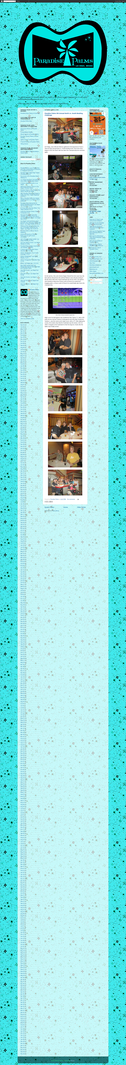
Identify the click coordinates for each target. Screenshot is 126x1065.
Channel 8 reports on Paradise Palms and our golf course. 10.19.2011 (29, 236)
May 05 (23, 469)
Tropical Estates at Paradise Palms (30, 141)
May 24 (23, 854)
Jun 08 (22, 714)
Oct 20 (22, 893)
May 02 (23, 858)
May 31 (23, 718)
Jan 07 (22, 524)
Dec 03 (22, 337)
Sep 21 (22, 780)
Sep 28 (22, 637)
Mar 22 (22, 732)
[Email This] (45, 501)
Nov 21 (22, 878)
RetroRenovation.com (95, 265)
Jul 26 (22, 703)
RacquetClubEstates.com (96, 273)
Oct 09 (22, 580)
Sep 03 (22, 345)
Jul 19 (22, 705)
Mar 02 (22, 736)
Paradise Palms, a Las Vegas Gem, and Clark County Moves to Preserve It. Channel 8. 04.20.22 (31, 169)
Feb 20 (22, 442)
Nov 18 (22, 339)
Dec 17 (22, 1045)
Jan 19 (22, 483)
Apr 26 (22, 983)
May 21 (23, 423)
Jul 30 (22, 590)
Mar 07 (22, 866)
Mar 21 (22, 670)
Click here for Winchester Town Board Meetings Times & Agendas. (97, 237)
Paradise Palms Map (26, 121)
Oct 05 (22, 691)
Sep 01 (22, 835)
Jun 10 (22, 656)
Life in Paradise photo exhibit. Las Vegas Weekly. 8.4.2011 (30, 240)
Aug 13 (22, 802)
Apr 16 (22, 331)
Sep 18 (22, 831)
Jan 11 (22, 570)
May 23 (23, 950)
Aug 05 (22, 500)
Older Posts (81, 507)
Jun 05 (22, 390)
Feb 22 (22, 440)
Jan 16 (22, 617)
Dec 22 (22, 751)
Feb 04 (22, 335)
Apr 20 (22, 397)
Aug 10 (22, 911)
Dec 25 (22, 1043)
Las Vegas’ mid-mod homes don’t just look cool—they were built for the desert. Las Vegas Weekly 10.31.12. (31, 223)
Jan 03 (22, 619)
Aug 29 (22, 905)
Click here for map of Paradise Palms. (95, 248)
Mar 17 (22, 514)
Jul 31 (22, 918)
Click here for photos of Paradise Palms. (96, 241)
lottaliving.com (93, 269)
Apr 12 (22, 728)
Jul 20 (22, 813)
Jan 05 (22, 749)
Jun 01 (22, 821)
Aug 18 (22, 497)
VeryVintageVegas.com (96, 258)
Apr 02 (22, 360)
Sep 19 (22, 642)
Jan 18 (22, 1031)
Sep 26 (22, 380)
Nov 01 (22, 827)
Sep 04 (22, 382)
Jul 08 (22, 502)
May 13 (23, 329)
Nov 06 (22, 374)
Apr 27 (22, 981)
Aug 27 (22, 792)
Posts (93, 279)
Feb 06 (22, 364)
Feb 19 (22, 518)
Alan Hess (92, 263)
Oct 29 (22, 759)
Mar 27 (22, 1008)
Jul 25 (22, 920)
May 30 (23, 658)
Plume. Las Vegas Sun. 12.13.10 (29, 263)
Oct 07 (22, 493)
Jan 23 (22, 677)
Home (65, 507)
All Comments (95, 282)
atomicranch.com (94, 267)
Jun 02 (22, 464)
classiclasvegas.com (95, 261)
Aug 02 (22, 646)
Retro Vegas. (93, 271)
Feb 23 (22, 738)
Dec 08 (22, 444)
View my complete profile (27, 318)
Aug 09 (22, 913)
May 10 (23, 965)
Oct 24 (22, 376)
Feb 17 (22, 742)
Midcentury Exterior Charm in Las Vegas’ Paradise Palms (30, 187)
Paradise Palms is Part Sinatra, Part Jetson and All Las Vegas (30, 190)
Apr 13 (22, 998)
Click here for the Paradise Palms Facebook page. (97, 223)
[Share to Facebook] (50, 501)
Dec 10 (22, 1047)
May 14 (23, 393)
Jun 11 (22, 598)
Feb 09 (22, 563)
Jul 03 (22, 388)
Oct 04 (22, 631)
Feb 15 (22, 479)
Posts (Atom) (55, 510)
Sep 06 (22, 644)
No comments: (71, 499)
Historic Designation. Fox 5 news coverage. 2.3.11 (29, 253)
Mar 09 (22, 734)
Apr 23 (22, 990)
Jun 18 (22, 596)
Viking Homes (24, 144)
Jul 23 (22, 592)
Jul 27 (22, 810)
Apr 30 (22, 860)
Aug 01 (22, 432)
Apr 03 (22, 399)
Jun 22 (22, 462)
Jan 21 (22, 567)
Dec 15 (22, 876)
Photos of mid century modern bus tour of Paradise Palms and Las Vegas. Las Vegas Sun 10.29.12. (30, 227)
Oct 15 (22, 341)
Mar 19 (22, 609)
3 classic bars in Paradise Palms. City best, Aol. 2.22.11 (29, 250)
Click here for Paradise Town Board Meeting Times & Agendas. (97, 233)
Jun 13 (22, 848)
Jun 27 (22, 652)
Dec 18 (22, 425)
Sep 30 (22, 635)
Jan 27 (22, 1027)
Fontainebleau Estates (27, 132)
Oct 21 (22, 530)
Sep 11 (22, 901)
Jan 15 (22, 874)
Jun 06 (22, 942)
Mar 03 (22, 333)
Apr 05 (22, 357)
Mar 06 (22, 611)
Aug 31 (22, 456)
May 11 (23, 963)
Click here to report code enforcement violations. (96, 220)
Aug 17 (22, 800)
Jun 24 (22, 545)
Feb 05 (22, 565)
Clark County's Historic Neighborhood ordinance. (96, 245)
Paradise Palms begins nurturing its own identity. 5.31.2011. (30, 246)
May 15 (23, 856)
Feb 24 (22, 1014)
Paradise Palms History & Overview (30, 113)
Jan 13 (22, 1035)
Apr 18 (22, 666)
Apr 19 (22, 726)
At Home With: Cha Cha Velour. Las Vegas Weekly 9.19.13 (30, 208)
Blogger (73, 1060)
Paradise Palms (34, 289)
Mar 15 (22, 475)
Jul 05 (22, 650)
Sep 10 (22, 411)
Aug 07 (22, 384)
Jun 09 (22, 940)
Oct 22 (22, 578)
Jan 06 (22, 485)
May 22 (23, 953)
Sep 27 (22, 895)
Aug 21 (22, 837)
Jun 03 (22, 327)
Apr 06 (22, 730)
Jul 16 (22, 386)
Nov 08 (22, 623)
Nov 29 (22, 1051)
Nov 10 (22, 825)
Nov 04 (22, 489)
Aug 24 (22, 794)
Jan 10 (22, 1037)
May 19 (23, 957)
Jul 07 (22, 460)
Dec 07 (22, 685)
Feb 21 (22, 868)
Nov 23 (22, 1053)
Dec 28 (22, 683)
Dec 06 (22, 407)
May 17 (23, 660)
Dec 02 (22, 487)
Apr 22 (22, 992)
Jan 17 (22, 679)
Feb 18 (22, 561)
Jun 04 (22, 351)
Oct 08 (22, 343)
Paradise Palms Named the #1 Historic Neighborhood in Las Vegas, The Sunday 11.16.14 (30, 205)
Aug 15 (22, 907)
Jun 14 (22, 712)
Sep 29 (22, 773)
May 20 (23, 434)
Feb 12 (22, 1018)
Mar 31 (22, 401)
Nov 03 (22, 446)
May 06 (23, 508)
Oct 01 (22, 771)
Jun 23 (22, 817)
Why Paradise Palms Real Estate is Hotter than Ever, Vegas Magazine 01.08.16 (30, 195)
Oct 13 (22, 450)
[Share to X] (49, 501)
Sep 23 (22, 897)
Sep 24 (22, 777)
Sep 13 (22, 695)
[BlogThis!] (47, 501)
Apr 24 (22, 724)
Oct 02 (22, 378)
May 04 (23, 722)
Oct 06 (22, 452)
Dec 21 (22, 405)
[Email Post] (78, 499)
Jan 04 (22, 681)
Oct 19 (22, 448)
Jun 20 (22, 654)
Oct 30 (22, 891)
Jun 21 (22, 710)
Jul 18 (22, 648)
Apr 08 (22, 512)
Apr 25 (22, 664)
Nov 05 (22, 528)
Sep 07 (22, 699)
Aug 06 (22, 347)
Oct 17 (22, 625)
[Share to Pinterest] (52, 501)
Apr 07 (22, 473)
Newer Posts (49, 507)
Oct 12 (22, 627)
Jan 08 (22, 366)
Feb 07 (22, 615)
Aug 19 (22, 539)
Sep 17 (22, 584)
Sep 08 (22, 454)
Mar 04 (22, 516)
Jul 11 (22, 841)
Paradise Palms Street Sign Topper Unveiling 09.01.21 (30, 173)
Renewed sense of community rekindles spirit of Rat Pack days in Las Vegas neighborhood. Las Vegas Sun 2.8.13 (30, 217)
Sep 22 (22, 899)
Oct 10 (22, 409)
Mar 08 (22, 438)
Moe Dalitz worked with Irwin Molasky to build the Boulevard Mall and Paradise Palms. (30, 267)
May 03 (23, 662)
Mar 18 (22, 557)
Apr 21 (22, 510)
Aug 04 (22, 458)
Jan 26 (22, 1029)
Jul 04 (22, 349)
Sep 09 (22, 697)
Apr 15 (22, 553)
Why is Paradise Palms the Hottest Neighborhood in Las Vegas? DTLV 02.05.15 (30, 200)
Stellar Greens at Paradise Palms (30, 139)
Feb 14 (22, 870)
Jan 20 (22, 522)
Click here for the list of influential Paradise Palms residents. (97, 228)
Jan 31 (22, 872)
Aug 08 (22, 417)
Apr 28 (22, 979)
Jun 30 (22, 504)
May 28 (23, 421)
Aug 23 (22, 796)
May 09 (23, 967)
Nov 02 (22, 325)
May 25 (23, 852)
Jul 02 (22, 543)
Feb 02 (22, 745)
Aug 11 (22, 909)
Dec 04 (22, 370)
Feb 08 (22, 675)
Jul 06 (22, 707)
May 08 (23, 395)
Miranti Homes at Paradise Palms (30, 134)
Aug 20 (22, 798)
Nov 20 (22, 372)
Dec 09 (22, 368)
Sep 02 (22, 415)
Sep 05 (22, 413)
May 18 (23, 467)
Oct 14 (22, 491)
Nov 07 (22, 883)
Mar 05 (22, 362)
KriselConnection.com (95, 256)
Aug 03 (22, 701)
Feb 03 (22, 481)
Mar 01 (22, 1012)
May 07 (23, 355)
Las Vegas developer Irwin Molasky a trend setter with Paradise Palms (31, 180)
